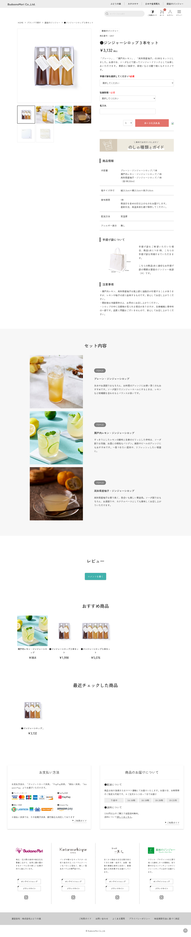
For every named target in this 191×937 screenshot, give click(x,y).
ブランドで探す (34, 22)
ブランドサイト (29, 888)
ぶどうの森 (115, 3)
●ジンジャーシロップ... (32, 728)
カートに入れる (152, 123)
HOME (20, 22)
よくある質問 (118, 918)
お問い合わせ (102, 918)
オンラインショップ (29, 881)
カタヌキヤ (133, 3)
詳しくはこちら (124, 816)
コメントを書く (95, 576)
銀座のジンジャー (175, 3)
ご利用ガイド (80, 820)
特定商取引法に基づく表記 (166, 918)
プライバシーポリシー (139, 918)
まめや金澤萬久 (152, 3)
